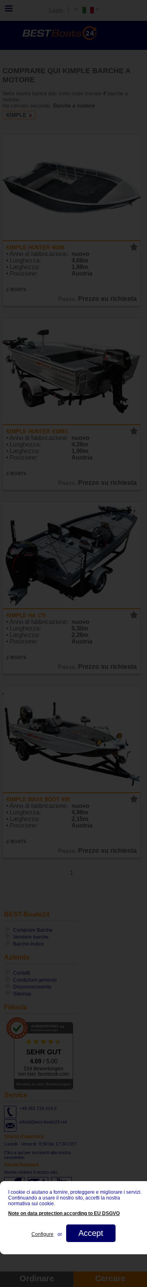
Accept (90, 1233)
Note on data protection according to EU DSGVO (64, 1213)
